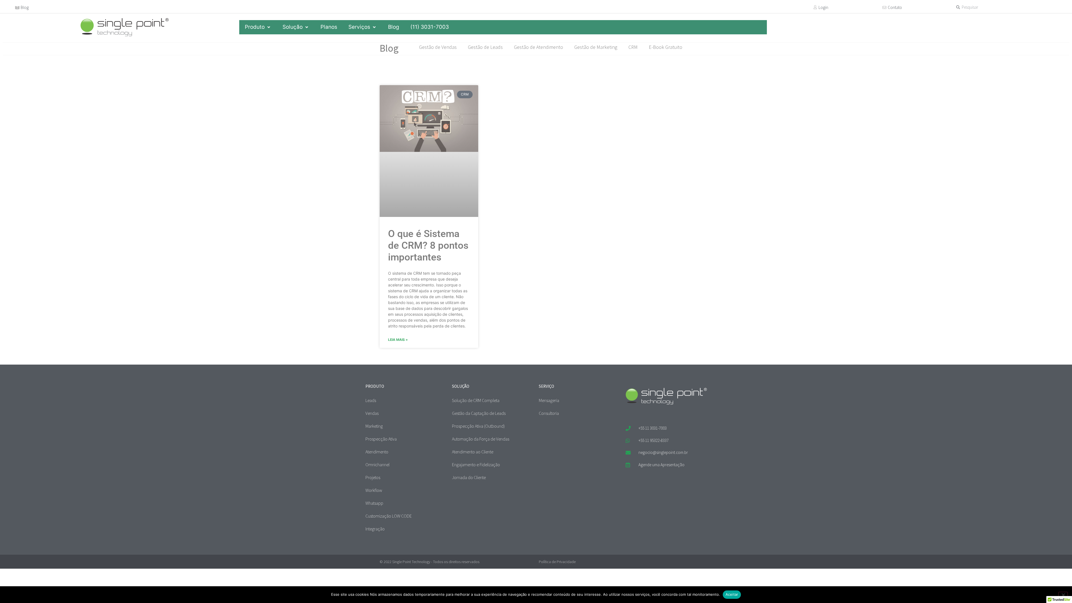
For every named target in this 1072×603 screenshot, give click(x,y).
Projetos (372, 477)
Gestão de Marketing (595, 47)
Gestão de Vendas (438, 47)
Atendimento (376, 451)
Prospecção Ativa (381, 439)
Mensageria (549, 400)
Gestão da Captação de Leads (479, 413)
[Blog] (17, 8)
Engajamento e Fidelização (476, 464)
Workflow (373, 490)
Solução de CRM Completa (475, 400)
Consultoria (549, 413)
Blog (25, 7)
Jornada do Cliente (469, 477)
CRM (633, 47)
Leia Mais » (398, 340)
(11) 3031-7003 (429, 27)
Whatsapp (374, 503)
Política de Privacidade (557, 561)
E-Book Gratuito (665, 47)
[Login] (815, 7)
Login (823, 7)
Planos (328, 27)
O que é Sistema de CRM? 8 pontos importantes (428, 245)
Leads (370, 400)
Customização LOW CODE (388, 516)
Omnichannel (377, 464)
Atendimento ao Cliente (472, 451)
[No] (1063, 594)
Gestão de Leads (485, 47)
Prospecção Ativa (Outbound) (478, 426)
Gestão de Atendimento (538, 47)
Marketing (374, 426)
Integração (375, 529)
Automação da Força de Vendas (480, 439)
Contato (895, 7)
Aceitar (732, 594)
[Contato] (884, 7)
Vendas (372, 413)
